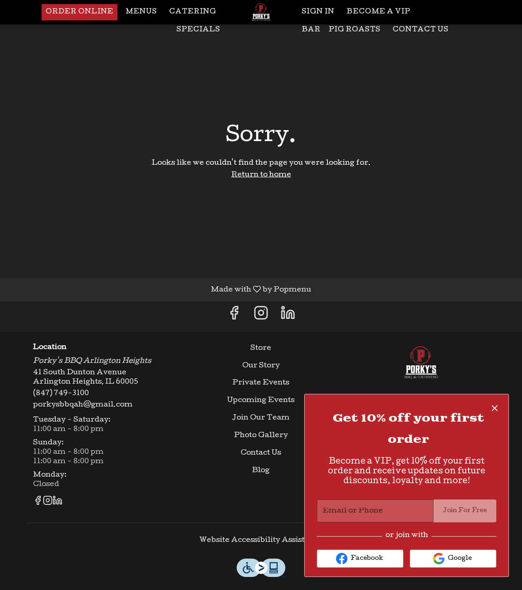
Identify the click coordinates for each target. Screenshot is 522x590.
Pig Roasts (354, 30)
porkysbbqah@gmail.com (83, 405)
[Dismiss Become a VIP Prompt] (494, 408)
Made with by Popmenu (158, 289)
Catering (192, 12)
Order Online (79, 12)
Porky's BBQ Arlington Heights (421, 362)
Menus (141, 12)
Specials (198, 30)
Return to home (261, 175)
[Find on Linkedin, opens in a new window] (288, 316)
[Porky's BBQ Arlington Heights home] (261, 12)
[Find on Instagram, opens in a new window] (261, 316)
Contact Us (421, 30)
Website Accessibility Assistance (261, 540)
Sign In (318, 12)
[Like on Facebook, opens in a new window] (234, 316)
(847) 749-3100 (61, 393)
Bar (311, 30)
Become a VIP (378, 12)
